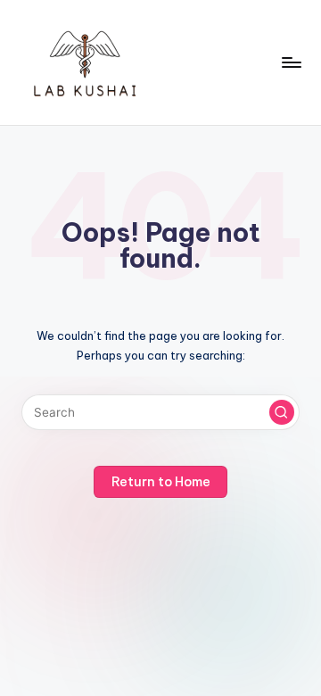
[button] (281, 412)
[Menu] (291, 62)
